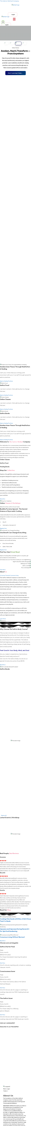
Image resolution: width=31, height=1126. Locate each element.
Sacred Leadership (9, 846)
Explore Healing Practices (6, 381)
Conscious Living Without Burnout (12, 937)
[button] (16, 7)
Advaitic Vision (8, 839)
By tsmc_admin (7, 822)
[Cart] (10, 11)
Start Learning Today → (15, 73)
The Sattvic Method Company (9, 1)
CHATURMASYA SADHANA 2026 (13, 833)
